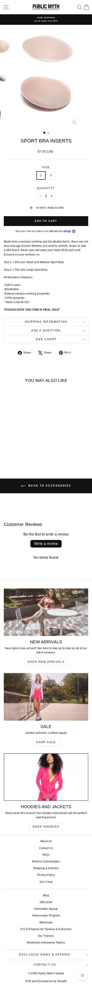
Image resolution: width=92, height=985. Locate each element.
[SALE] (46, 697)
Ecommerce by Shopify (52, 981)
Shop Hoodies (46, 826)
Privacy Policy (46, 874)
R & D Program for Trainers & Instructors (46, 929)
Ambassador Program (46, 915)
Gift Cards (46, 902)
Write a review (46, 544)
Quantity (46, 188)
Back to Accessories (49, 485)
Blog (46, 895)
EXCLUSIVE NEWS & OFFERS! (45, 954)
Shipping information (46, 321)
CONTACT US (45, 964)
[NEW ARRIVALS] (46, 612)
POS (28, 981)
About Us (46, 841)
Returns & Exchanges (46, 861)
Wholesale (46, 922)
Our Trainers (46, 935)
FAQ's (46, 854)
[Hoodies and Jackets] (46, 777)
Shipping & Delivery (46, 868)
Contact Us (46, 848)
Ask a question (46, 330)
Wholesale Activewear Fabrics (46, 942)
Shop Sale (46, 742)
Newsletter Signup (46, 908)
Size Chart (46, 339)
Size (46, 167)
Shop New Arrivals (46, 661)
